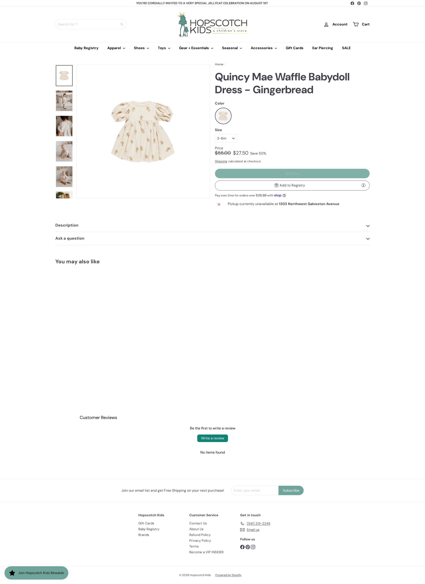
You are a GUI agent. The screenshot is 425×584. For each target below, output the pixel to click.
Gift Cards (294, 48)
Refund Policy (200, 535)
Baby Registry (86, 48)
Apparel (114, 48)
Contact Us (198, 523)
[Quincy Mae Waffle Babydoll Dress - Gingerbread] (79, 315)
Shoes (140, 48)
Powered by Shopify (228, 575)
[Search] (121, 24)
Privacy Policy (200, 540)
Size (218, 130)
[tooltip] (363, 185)
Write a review (212, 438)
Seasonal (230, 48)
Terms (194, 546)
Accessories (262, 48)
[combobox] (90, 24)
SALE (346, 48)
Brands (143, 535)
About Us (196, 529)
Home (219, 64)
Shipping (221, 161)
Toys (162, 48)
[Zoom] (143, 131)
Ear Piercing (322, 48)
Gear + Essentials (194, 48)
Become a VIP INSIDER (206, 552)
